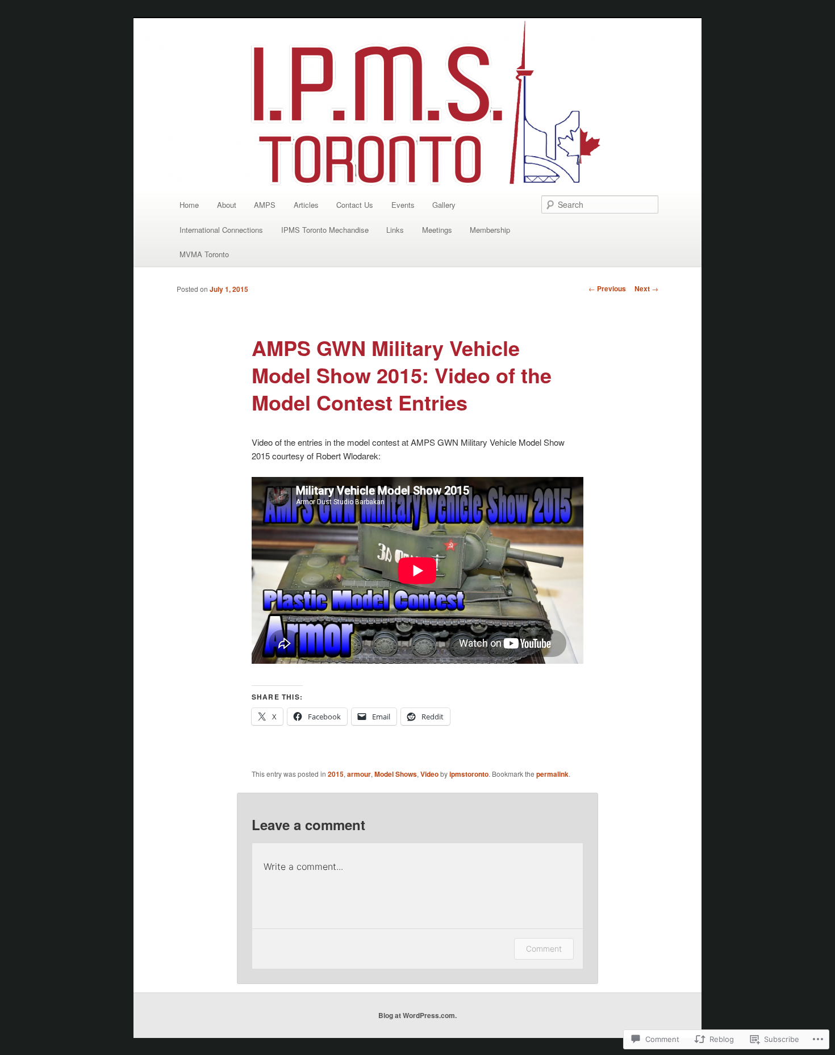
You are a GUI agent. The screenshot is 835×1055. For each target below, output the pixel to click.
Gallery (444, 204)
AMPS (264, 204)
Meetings (437, 229)
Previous (607, 288)
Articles (306, 204)
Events (403, 204)
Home (189, 204)
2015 (336, 774)
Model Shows (395, 774)
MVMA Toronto (204, 254)
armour (359, 774)
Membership (490, 229)
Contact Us (354, 204)
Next (646, 288)
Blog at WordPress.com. (417, 1015)
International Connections (221, 229)
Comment (544, 948)
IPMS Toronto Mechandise (325, 229)
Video (429, 774)
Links (395, 229)
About (226, 204)
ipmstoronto (469, 774)
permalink (552, 774)
